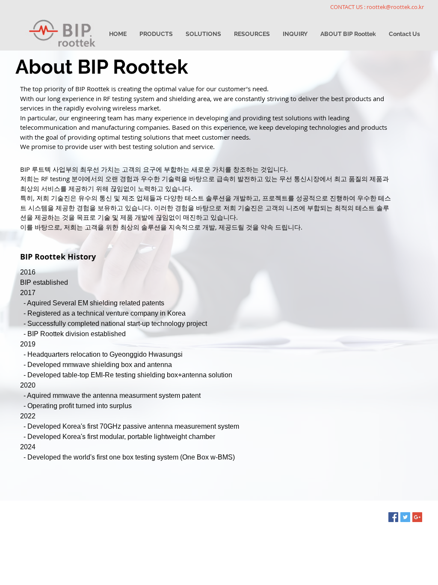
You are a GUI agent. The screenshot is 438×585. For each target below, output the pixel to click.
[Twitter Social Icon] (405, 517)
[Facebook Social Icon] (393, 517)
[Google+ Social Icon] (417, 517)
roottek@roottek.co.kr (395, 7)
